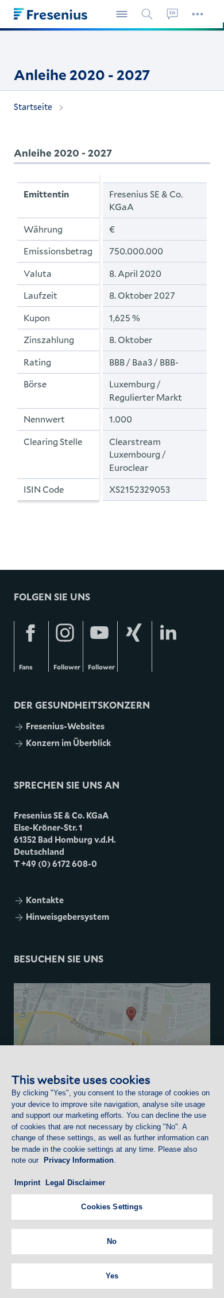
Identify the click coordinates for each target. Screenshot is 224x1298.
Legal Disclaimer (75, 1182)
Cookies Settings (111, 1206)
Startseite (33, 106)
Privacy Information (79, 1160)
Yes (112, 1276)
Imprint (27, 1182)
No (112, 1241)
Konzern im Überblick (68, 742)
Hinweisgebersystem (67, 916)
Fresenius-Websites (65, 726)
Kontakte (45, 899)
